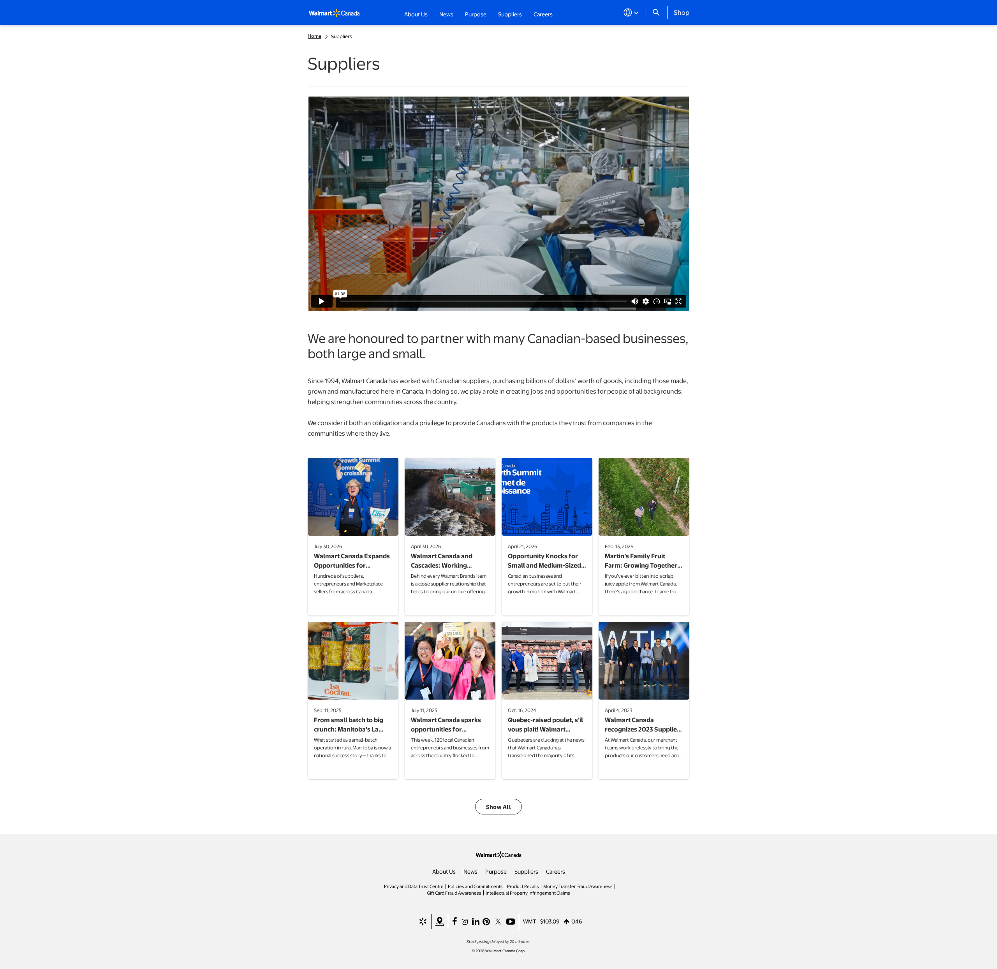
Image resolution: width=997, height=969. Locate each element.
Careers (543, 14)
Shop (681, 12)
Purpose (496, 871)
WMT (529, 921)
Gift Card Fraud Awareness (454, 893)
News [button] (446, 14)
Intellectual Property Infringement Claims (528, 893)
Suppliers (526, 871)
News (470, 871)
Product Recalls (523, 886)
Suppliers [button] (510, 14)
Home (314, 35)
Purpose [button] (475, 14)
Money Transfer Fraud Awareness (578, 886)
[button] (498, 806)
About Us (444, 871)
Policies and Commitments (475, 886)
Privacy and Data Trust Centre (414, 886)
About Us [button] (416, 14)
